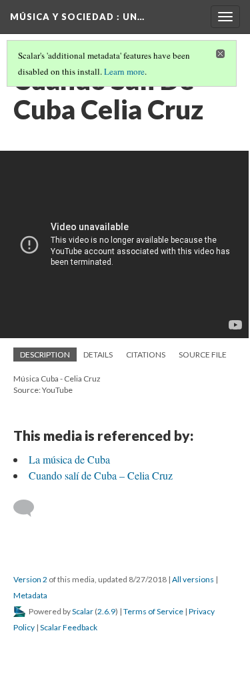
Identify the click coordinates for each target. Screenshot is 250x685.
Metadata (30, 595)
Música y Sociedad (77, 16)
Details (98, 355)
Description (45, 355)
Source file (203, 355)
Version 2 (30, 579)
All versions (193, 579)
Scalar (82, 611)
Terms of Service (153, 611)
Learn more (124, 71)
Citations (145, 355)
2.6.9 (106, 611)
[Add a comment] (29, 508)
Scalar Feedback (68, 627)
